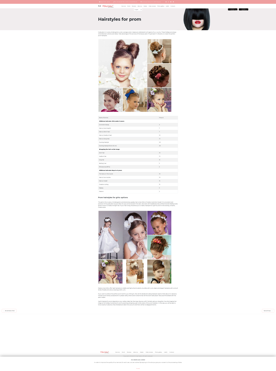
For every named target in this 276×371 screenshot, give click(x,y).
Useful (167, 6)
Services (123, 6)
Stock (128, 6)
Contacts (172, 6)
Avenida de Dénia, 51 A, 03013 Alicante (151, 2)
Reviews (134, 6)
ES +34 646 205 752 (119, 2)
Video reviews (152, 6)
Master (145, 6)
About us (140, 6)
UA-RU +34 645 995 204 (131, 2)
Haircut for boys (267, 310)
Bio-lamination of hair (10, 310)
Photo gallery (160, 6)
